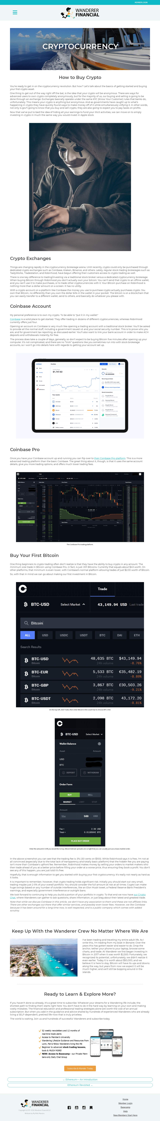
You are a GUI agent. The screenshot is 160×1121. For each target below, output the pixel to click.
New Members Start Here (125, 1115)
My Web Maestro (38, 1113)
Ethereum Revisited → (80, 1085)
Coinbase (15, 319)
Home (125, 1099)
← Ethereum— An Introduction (80, 1079)
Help (125, 1111)
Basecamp (125, 1107)
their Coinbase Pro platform (110, 458)
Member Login (141, 2)
